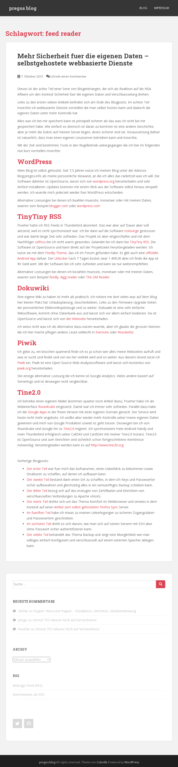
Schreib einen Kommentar (68, 76)
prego (22, 620)
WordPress (131, 762)
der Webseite (76, 319)
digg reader (68, 277)
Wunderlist (126, 332)
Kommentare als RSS (28, 694)
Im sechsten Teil (39, 524)
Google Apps (37, 412)
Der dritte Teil (37, 490)
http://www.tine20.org (107, 445)
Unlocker (61, 258)
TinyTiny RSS (139, 242)
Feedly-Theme (56, 253)
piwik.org (24, 368)
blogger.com (58, 206)
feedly (53, 277)
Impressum (161, 8)
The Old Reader (97, 277)
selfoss (40, 242)
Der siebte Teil (37, 534)
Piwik (21, 362)
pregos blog (23, 8)
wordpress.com (88, 206)
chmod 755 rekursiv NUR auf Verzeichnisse (64, 620)
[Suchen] (160, 584)
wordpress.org (103, 181)
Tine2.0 (68, 428)
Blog (143, 8)
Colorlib (102, 762)
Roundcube (46, 406)
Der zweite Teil (38, 479)
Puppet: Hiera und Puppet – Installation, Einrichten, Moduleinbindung (84, 611)
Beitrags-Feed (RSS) (28, 685)
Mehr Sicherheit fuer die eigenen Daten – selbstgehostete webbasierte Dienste (83, 59)
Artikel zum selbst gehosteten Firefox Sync (86, 507)
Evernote (102, 332)
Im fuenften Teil (39, 512)
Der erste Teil (37, 468)
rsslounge (131, 231)
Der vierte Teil (37, 501)
